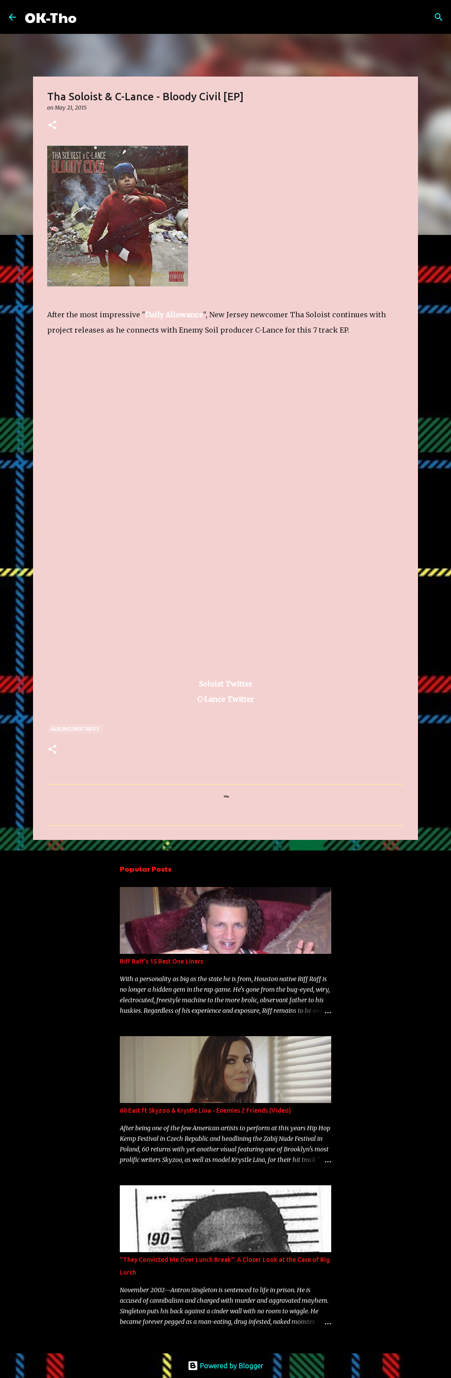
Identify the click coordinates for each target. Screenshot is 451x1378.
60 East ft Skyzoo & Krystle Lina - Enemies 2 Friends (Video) (205, 1110)
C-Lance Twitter (225, 699)
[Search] (89, 17)
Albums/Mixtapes (75, 729)
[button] (52, 126)
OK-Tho (51, 17)
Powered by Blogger (230, 1366)
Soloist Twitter (225, 683)
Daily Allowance (174, 314)
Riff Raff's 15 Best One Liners (161, 961)
